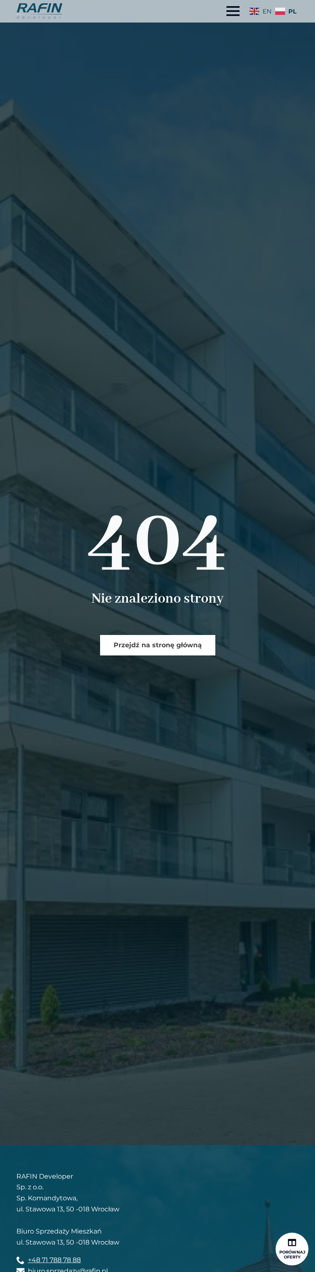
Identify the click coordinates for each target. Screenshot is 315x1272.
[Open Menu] (233, 11)
